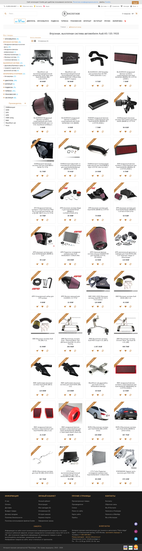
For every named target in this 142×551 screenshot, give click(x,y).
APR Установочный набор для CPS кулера (43, 297)
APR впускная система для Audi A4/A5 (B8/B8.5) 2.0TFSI (98, 208)
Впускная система (10, 42)
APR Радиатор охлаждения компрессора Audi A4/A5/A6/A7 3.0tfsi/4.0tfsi (70, 253)
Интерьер (8, 84)
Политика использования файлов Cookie (20, 521)
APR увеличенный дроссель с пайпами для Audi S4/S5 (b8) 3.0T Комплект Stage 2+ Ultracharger (126, 254)
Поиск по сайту (77, 511)
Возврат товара (10, 511)
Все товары (8, 35)
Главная (63, 27)
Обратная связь (111, 504)
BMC (7, 120)
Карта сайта (76, 514)
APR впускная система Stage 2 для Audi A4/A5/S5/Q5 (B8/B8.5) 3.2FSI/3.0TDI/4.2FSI (70, 210)
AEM (7, 110)
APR (7, 115)
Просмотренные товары (80, 501)
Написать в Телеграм (113, 511)
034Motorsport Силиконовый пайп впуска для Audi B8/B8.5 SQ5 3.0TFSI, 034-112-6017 (98, 165)
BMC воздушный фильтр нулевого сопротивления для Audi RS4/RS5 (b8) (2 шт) (42, 428)
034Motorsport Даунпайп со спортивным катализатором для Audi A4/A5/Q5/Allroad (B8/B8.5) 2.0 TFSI (70, 166)
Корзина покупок (44, 517)
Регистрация (42, 504)
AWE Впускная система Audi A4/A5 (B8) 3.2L (126, 297)
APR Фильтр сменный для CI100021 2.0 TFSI (70, 297)
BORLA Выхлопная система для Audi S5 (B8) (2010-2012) (42, 472)
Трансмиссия (10, 94)
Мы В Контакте (110, 508)
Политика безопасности (13, 517)
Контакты (108, 501)
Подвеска (9, 87)
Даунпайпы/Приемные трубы (14, 65)
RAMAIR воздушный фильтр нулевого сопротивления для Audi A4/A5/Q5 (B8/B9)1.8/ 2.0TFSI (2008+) (98, 120)
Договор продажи (11, 514)
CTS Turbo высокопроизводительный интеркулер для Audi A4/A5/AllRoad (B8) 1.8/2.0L (70, 473)
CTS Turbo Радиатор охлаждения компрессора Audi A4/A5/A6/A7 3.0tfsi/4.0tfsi (98, 473)
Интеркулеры (9, 76)
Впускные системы (10, 57)
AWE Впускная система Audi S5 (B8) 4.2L (42, 339)
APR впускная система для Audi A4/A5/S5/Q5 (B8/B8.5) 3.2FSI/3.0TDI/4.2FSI (126, 209)
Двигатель (9, 80)
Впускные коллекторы (11, 54)
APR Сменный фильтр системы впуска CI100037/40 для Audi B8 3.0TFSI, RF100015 (98, 254)
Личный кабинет (44, 501)
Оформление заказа (45, 521)
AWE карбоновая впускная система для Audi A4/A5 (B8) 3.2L (70, 384)
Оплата (7, 504)
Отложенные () (44, 511)
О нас (7, 501)
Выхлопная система (11, 63)
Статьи (74, 508)
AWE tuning (10, 118)
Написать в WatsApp (112, 514)
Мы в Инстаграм (111, 517)
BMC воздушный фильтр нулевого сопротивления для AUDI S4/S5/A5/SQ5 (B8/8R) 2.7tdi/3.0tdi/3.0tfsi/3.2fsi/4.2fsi (70, 429)
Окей (135, 3)
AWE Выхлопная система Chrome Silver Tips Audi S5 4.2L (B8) (125, 340)
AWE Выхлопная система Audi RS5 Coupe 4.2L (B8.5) (98, 339)
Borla (7, 125)
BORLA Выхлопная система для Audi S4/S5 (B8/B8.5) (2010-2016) (126, 428)
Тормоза (8, 91)
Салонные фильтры (11, 60)
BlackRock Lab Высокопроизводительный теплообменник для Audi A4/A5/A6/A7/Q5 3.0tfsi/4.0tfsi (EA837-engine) (70, 75)
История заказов (44, 514)
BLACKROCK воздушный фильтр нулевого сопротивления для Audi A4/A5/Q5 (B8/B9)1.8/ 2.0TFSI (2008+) (125, 75)
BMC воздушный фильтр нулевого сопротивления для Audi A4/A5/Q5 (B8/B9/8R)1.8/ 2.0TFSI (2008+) (125, 385)
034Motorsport (10, 107)
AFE (7, 112)
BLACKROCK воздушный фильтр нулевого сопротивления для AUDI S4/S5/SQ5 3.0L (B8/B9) (70, 120)
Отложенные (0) (43, 41)
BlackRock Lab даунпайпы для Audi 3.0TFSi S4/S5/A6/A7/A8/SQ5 (98, 384)
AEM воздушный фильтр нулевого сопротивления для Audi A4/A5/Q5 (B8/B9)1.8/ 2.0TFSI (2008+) (125, 166)
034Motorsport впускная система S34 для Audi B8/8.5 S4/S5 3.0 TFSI (42, 165)
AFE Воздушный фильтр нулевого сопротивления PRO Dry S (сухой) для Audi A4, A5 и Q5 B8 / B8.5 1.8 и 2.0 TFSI (43, 210)
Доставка (8, 508)
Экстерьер (9, 98)
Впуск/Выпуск (10, 39)
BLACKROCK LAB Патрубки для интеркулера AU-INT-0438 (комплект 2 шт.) (98, 73)
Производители (77, 504)
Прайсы (75, 517)
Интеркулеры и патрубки (12, 74)
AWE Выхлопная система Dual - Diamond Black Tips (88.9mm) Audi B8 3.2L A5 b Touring (70, 341)
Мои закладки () (44, 508)
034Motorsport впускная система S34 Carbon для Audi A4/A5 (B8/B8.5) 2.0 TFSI (126, 119)
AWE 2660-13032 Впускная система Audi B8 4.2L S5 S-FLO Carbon (98, 298)
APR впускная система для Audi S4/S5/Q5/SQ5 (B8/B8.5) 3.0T (42, 253)
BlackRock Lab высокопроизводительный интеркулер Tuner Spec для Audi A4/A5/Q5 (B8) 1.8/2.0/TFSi (43, 75)
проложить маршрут (113, 532)
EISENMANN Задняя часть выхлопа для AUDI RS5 (125, 472)
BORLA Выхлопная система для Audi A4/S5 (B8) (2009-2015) (98, 428)
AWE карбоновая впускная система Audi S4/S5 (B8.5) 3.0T (42, 384)
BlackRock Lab (11, 123)
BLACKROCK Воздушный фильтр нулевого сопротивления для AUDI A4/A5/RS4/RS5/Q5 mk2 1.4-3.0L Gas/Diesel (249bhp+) (43, 121)
